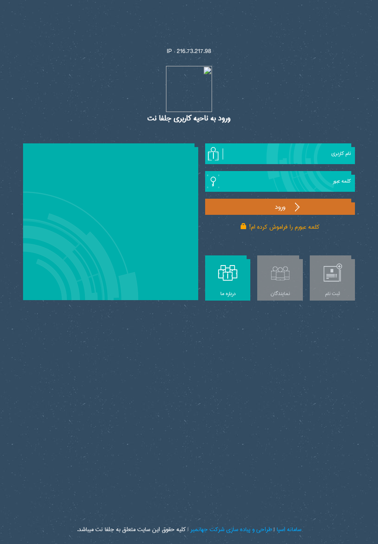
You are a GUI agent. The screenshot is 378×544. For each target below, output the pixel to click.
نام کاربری (341, 153)
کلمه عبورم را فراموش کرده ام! (284, 226)
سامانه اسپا (289, 529)
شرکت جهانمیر (207, 529)
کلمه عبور (342, 181)
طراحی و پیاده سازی (249, 529)
